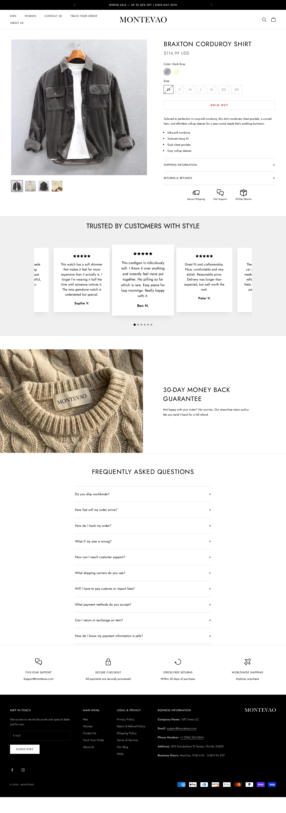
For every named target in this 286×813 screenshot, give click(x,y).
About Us (16, 23)
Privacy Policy (125, 719)
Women (30, 16)
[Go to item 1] (17, 186)
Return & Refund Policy (131, 726)
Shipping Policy (127, 733)
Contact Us (53, 16)
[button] (135, 325)
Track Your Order (83, 16)
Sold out (219, 105)
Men (13, 16)
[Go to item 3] (44, 186)
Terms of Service (127, 740)
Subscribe (24, 749)
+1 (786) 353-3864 (192, 737)
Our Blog (122, 747)
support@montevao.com (182, 728)
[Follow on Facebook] (12, 770)
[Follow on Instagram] (23, 770)
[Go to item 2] (30, 186)
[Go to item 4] (57, 186)
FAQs (120, 754)
